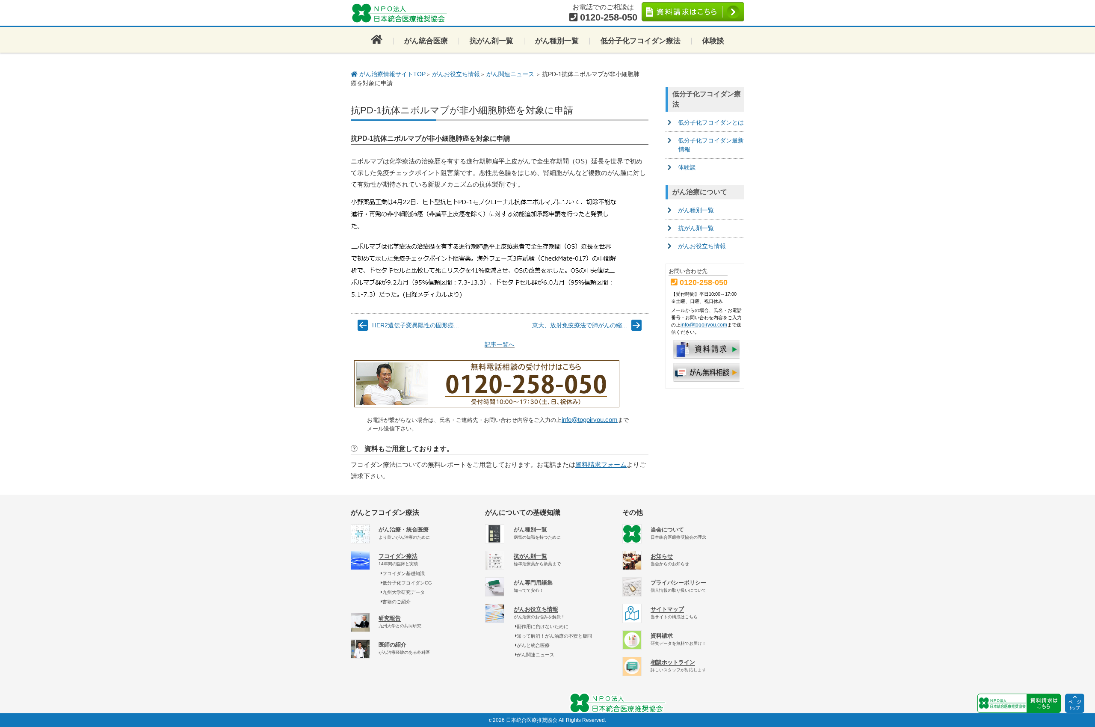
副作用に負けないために (542, 626)
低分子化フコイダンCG (407, 582)
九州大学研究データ (403, 592)
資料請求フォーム (601, 464)
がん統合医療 (426, 41)
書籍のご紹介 (396, 601)
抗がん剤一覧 (491, 41)
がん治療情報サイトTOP (392, 74)
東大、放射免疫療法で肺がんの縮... (579, 325)
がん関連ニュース (510, 74)
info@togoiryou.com (590, 419)
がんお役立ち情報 (456, 74)
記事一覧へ (500, 344)
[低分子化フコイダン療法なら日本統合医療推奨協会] (402, 13)
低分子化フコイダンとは (711, 122)
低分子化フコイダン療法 (641, 41)
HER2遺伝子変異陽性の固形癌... (415, 325)
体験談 (713, 41)
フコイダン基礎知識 (403, 573)
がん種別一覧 (557, 41)
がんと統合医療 (533, 645)
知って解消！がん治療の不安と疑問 (554, 635)
